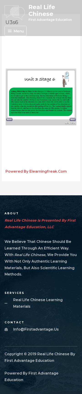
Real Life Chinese (41, 10)
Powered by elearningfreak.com (36, 171)
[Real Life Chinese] (15, 12)
